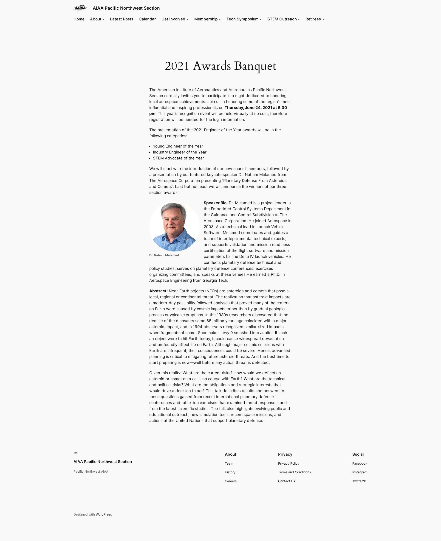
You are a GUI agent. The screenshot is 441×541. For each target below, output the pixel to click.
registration (159, 119)
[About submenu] (103, 19)
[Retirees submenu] (323, 19)
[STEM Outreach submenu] (299, 19)
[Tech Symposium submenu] (261, 19)
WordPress (104, 514)
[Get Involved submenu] (187, 19)
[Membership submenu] (220, 19)
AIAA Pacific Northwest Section (126, 8)
